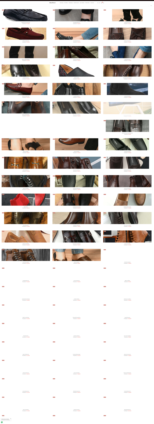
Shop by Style (71, 2)
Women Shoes (87, 2)
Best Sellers (66, 2)
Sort (151, 5)
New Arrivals (61, 2)
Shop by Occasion (76, 2)
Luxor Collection (82, 2)
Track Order (92, 2)
